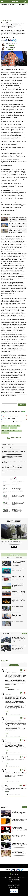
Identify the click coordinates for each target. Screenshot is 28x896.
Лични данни (16, 879)
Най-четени (11, 444)
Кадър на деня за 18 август (17, 621)
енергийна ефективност (14, 425)
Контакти (3, 877)
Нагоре (23, 865)
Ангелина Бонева (17, 430)
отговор (7, 686)
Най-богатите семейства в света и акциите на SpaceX (18, 569)
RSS (10, 877)
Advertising (16, 887)
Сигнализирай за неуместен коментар (13, 689)
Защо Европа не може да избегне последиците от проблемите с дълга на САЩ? (18, 852)
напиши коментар (16, 437)
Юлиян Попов (5, 433)
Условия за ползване (22, 877)
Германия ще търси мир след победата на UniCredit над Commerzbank (17, 615)
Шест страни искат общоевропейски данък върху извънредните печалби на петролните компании (12, 466)
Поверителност (15, 877)
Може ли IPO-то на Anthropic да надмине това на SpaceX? (19, 819)
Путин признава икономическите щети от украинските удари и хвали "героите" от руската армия (13, 452)
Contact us (11, 887)
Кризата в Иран (22, 4)
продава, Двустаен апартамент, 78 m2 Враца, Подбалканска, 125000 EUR (18, 483)
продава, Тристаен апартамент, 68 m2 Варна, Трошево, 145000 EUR (18, 496)
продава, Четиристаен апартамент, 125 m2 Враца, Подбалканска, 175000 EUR (17, 489)
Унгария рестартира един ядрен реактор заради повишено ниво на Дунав (12, 457)
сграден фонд (5, 428)
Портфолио (11, 879)
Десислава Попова (10, 47)
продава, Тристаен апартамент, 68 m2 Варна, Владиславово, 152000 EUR (18, 503)
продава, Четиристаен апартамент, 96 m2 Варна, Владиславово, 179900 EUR (17, 510)
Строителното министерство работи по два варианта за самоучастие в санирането (17, 230)
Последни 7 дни (7, 557)
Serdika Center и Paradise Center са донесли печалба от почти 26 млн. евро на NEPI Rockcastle (18, 593)
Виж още (14, 546)
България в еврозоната (12, 4)
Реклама (7, 877)
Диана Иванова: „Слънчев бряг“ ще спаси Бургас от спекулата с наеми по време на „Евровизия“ (18, 578)
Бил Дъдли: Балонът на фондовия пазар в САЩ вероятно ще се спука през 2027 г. (19, 829)
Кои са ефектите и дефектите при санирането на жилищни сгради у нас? (17, 219)
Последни (4, 444)
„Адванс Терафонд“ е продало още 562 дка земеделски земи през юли (18, 585)
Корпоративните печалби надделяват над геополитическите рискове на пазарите (10, 542)
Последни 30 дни (20, 557)
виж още (24, 633)
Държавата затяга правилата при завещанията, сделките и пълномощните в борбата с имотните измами (18, 563)
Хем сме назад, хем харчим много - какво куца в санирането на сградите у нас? (18, 224)
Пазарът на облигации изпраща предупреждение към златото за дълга (18, 600)
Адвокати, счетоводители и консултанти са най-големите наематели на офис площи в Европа (18, 639)
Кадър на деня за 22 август (8, 447)
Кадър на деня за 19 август (17, 606)
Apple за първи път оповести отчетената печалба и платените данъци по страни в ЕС (19, 844)
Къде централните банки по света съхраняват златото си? (18, 836)
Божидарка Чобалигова (11, 43)
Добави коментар (14, 665)
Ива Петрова (13, 428)
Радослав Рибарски (6, 430)
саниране (4, 425)
